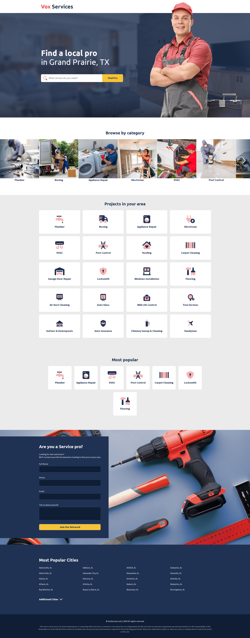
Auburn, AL (131, 584)
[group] (19, 160)
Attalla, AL (87, 584)
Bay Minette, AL (46, 589)
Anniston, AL (132, 578)
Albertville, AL (45, 573)
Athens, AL (44, 584)
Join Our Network (70, 527)
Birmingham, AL (177, 589)
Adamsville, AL (45, 567)
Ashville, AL (175, 578)
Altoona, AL (88, 578)
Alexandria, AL (133, 573)
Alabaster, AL (176, 567)
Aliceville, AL (176, 573)
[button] (244, 160)
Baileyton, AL (176, 584)
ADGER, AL (131, 567)
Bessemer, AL (132, 589)
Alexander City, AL (91, 573)
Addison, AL (88, 567)
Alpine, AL (43, 578)
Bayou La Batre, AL (91, 589)
